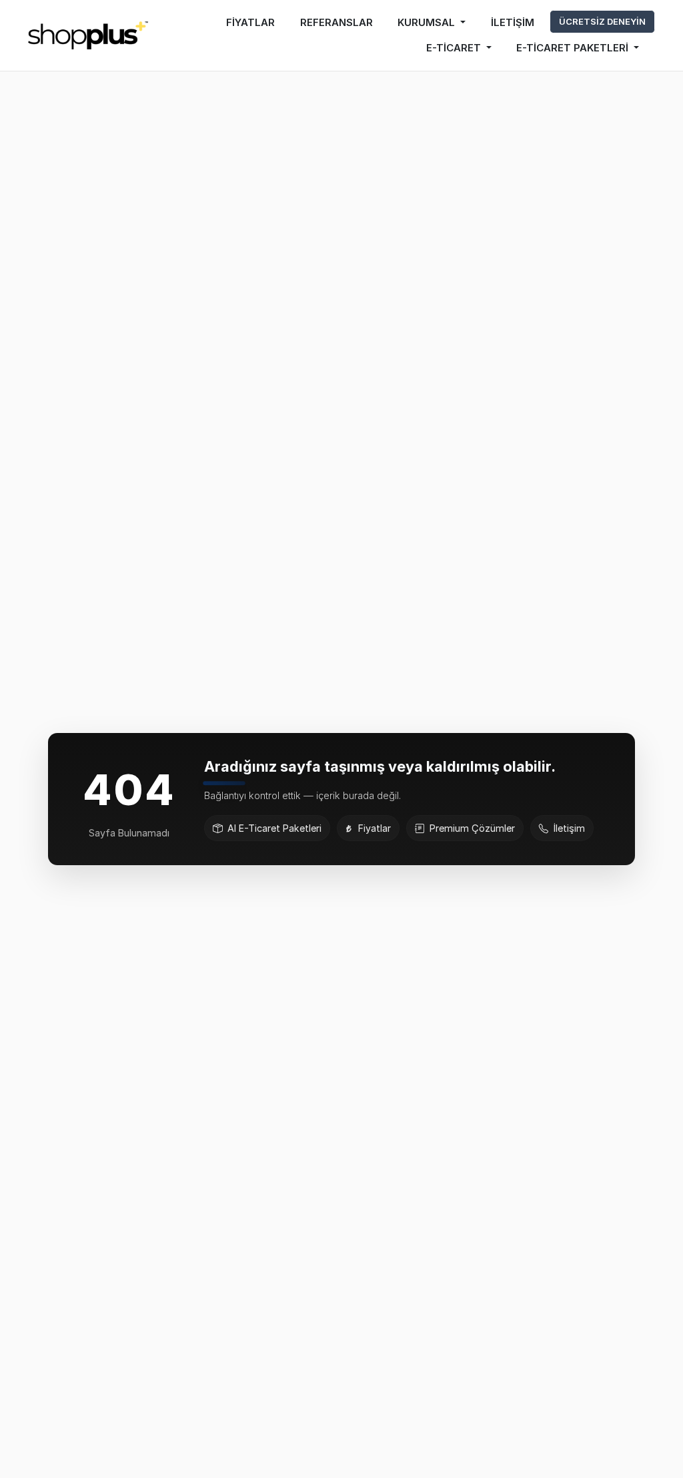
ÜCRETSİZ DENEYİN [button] (602, 21)
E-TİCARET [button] (455, 47)
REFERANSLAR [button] (336, 22)
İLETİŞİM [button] (512, 22)
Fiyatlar (374, 828)
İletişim (569, 828)
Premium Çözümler (472, 828)
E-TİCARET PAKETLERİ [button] (573, 47)
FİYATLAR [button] (250, 22)
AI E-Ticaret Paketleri (274, 828)
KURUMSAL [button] (428, 22)
